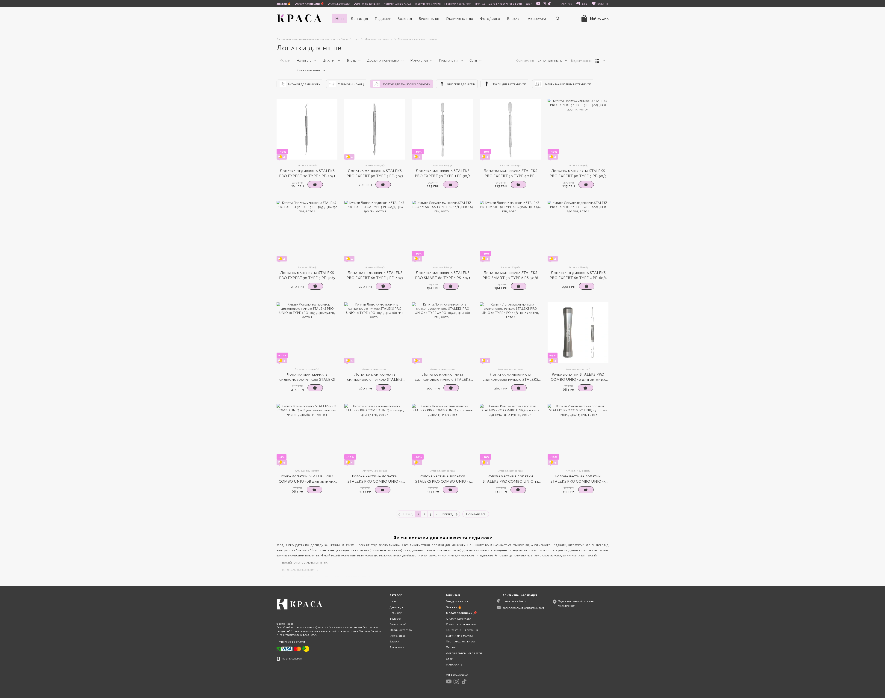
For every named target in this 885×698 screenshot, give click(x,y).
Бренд (351, 60)
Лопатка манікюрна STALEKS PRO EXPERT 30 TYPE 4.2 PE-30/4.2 (510, 175)
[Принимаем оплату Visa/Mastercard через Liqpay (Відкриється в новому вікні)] (291, 648)
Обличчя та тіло (459, 18)
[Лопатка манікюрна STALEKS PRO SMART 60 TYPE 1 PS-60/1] (442, 231)
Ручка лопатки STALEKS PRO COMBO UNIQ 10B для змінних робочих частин (307, 481)
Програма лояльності (457, 3)
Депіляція (359, 18)
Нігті (339, 18)
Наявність (304, 60)
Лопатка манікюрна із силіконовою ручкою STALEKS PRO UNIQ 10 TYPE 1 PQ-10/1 (375, 379)
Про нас (480, 3)
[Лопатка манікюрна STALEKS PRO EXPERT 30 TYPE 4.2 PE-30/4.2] (510, 129)
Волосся (405, 18)
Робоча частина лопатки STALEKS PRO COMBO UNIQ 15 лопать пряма (578, 481)
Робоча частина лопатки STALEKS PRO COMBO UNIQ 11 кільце (374, 481)
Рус (569, 3)
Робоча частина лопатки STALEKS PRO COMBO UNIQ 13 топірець (442, 481)
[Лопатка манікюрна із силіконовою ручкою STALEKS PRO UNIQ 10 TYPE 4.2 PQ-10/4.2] (442, 332)
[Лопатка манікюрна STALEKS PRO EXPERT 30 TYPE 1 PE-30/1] (442, 129)
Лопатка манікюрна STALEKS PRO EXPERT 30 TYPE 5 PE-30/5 (307, 275)
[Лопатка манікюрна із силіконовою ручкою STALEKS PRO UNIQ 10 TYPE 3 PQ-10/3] (307, 332)
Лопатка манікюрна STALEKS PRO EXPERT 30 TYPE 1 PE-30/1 (442, 173)
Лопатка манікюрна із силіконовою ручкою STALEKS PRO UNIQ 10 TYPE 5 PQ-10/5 (510, 379)
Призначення (448, 60)
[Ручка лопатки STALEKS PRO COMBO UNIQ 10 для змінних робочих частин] (578, 332)
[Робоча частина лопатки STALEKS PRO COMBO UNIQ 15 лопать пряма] (578, 434)
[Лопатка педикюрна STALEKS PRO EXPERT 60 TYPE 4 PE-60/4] (578, 231)
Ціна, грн (329, 60)
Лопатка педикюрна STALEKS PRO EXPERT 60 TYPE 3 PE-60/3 (375, 275)
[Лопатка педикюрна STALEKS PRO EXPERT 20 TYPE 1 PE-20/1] (307, 129)
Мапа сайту (454, 664)
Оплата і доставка (338, 3)
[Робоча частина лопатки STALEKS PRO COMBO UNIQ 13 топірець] (442, 434)
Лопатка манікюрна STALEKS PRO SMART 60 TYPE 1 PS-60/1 (442, 275)
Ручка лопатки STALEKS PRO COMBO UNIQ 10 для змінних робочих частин (578, 379)
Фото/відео (490, 18)
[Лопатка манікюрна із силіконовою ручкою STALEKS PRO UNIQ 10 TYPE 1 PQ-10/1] (374, 332)
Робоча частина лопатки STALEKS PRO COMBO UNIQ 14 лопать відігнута (510, 481)
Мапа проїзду (566, 605)
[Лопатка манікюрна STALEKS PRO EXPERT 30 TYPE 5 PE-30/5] (307, 231)
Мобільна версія (291, 658)
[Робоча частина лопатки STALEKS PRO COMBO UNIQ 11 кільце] (374, 434)
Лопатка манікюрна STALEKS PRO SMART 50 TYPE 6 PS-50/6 (510, 275)
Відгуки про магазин (428, 3)
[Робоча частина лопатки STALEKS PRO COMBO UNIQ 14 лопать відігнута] (510, 434)
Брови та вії (429, 18)
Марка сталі (419, 60)
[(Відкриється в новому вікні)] (305, 648)
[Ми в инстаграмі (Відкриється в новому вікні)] (544, 3)
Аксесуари (537, 18)
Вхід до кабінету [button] (457, 601)
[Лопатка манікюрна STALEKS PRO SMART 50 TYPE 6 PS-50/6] (510, 231)
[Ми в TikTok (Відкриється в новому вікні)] (549, 3)
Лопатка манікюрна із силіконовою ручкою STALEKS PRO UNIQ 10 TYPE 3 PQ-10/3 (307, 379)
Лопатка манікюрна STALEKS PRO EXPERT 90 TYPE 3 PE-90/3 (375, 173)
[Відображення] (600, 61)
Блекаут (514, 18)
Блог (528, 3)
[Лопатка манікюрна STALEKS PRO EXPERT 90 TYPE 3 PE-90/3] (374, 129)
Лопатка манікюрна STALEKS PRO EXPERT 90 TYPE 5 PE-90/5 (578, 173)
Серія (473, 60)
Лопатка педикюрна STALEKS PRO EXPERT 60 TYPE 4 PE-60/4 (578, 275)
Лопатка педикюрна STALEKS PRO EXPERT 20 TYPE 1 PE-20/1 (307, 173)
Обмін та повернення (367, 3)
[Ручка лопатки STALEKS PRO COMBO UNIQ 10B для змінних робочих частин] (307, 434)
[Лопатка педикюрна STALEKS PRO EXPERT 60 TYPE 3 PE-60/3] (374, 231)
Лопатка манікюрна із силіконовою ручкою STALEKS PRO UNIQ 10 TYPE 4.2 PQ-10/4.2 (442, 379)
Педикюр (383, 18)
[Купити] (315, 184)
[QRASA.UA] (300, 604)
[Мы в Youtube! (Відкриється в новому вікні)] (538, 3)
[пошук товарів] (557, 18)
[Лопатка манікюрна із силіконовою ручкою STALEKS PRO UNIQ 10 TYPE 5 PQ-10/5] (510, 332)
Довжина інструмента (383, 60)
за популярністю (550, 60)
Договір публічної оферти (505, 3)
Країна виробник (309, 70)
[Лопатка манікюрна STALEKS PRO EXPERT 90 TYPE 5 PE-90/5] (578, 129)
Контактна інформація (398, 3)
